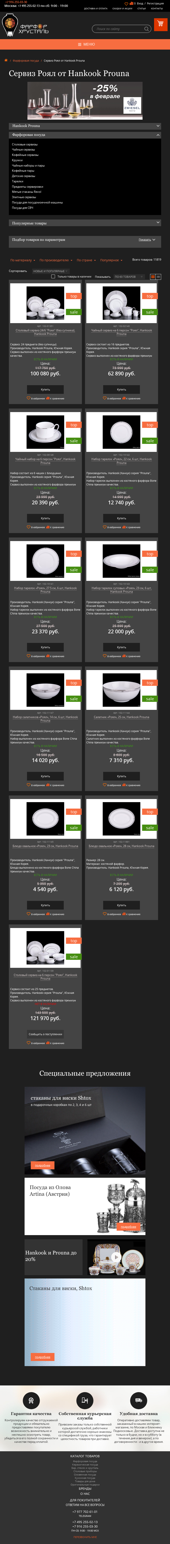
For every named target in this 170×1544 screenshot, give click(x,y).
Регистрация (155, 3)
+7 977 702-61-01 (85, 1512)
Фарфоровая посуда (26, 60)
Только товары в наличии (74, 276)
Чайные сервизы (23, 149)
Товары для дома (85, 1481)
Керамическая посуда (85, 1464)
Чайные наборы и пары (28, 165)
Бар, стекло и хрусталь (85, 1468)
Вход (140, 3)
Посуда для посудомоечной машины (37, 202)
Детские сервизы (23, 176)
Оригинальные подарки (85, 1484)
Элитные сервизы (24, 197)
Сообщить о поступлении (45, 1034)
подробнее (42, 1165)
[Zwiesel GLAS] (85, 100)
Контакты (157, 8)
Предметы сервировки (27, 187)
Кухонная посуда (85, 1478)
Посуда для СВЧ (22, 208)
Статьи (141, 8)
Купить (45, 389)
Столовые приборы (85, 1471)
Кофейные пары (23, 171)
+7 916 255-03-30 (16, 2)
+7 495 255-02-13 (29, 6)
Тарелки (17, 181)
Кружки (17, 160)
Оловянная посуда (85, 1474)
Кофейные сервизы (25, 155)
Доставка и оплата (95, 8)
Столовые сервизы (25, 144)
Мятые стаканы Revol (26, 192)
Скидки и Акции (122, 8)
